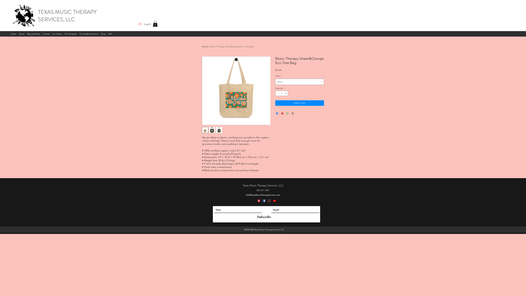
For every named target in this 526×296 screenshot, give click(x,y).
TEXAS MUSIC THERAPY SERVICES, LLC (67, 15)
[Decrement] (277, 93)
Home (205, 46)
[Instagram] (269, 200)
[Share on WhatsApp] (287, 113)
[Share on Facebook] (277, 113)
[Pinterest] (259, 200)
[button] (155, 24)
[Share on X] (292, 113)
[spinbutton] (281, 93)
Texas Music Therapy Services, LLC (263, 185)
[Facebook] (264, 200)
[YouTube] (274, 200)
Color (278, 76)
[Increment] (286, 93)
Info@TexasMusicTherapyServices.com (263, 195)
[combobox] (299, 82)
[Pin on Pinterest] (282, 113)
